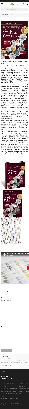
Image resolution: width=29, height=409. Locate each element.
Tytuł (2, 321)
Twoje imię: (3, 303)
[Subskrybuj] (25, 365)
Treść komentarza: (5, 326)
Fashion (23, 65)
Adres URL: (3, 315)
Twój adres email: (5, 309)
